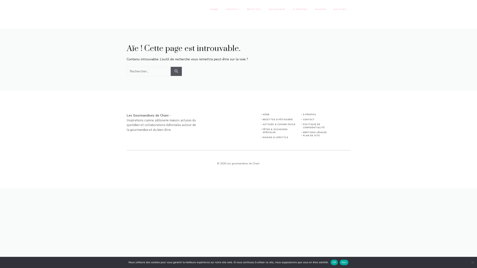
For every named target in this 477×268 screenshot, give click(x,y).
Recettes (254, 9)
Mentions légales (315, 132)
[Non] (472, 262)
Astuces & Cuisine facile (279, 124)
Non (344, 262)
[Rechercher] (176, 71)
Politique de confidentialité (314, 126)
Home (214, 9)
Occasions (277, 9)
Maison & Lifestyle (275, 137)
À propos (300, 9)
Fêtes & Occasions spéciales (275, 131)
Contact (232, 9)
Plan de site (311, 135)
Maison (320, 9)
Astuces (340, 9)
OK (334, 262)
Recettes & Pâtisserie (278, 119)
